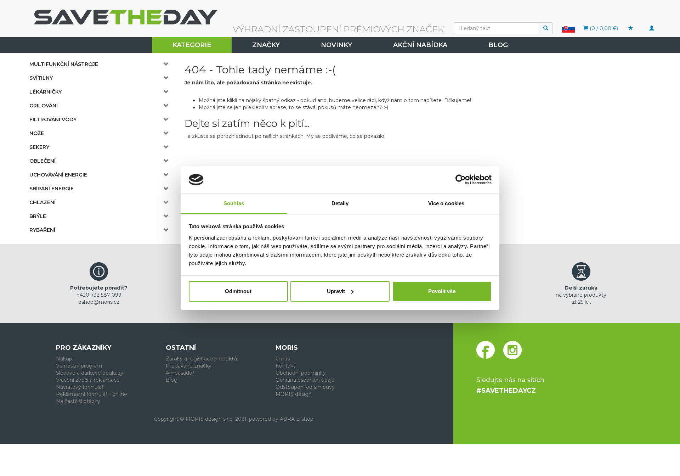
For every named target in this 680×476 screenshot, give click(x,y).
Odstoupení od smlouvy (305, 387)
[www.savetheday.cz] (568, 28)
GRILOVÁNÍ (43, 105)
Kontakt (285, 366)
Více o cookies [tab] (446, 203)
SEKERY (39, 147)
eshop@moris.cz (98, 302)
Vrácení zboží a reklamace (88, 380)
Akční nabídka (420, 45)
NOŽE (36, 133)
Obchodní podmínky (301, 373)
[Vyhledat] (546, 28)
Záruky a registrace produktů (201, 358)
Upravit (336, 291)
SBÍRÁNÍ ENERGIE (51, 188)
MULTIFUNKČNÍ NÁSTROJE (63, 64)
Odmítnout (238, 291)
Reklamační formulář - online (91, 394)
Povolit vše (441, 291)
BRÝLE (37, 216)
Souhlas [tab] (233, 203)
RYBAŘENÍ (42, 230)
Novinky (336, 45)
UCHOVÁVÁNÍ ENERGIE (58, 175)
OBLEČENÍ (42, 161)
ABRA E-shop (296, 419)
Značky (266, 45)
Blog (498, 45)
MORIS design (294, 394)
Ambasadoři (181, 373)
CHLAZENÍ (42, 202)
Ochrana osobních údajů (305, 380)
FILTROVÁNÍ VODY (52, 119)
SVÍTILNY (41, 78)
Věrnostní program (79, 366)
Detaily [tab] (340, 203)
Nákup (64, 358)
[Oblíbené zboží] (631, 28)
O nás (283, 358)
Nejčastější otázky (78, 401)
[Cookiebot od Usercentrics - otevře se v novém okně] (461, 179)
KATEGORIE (191, 45)
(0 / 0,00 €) (603, 28)
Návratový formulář (80, 387)
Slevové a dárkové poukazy (89, 373)
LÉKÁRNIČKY (45, 92)
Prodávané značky (188, 366)
